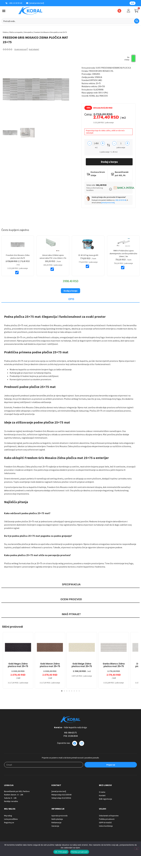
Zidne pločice (28, 32)
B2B (132, 3)
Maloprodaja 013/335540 (61, 794)
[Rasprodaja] (119, 11)
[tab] (70, 299)
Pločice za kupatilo (16, 32)
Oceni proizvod (20, 49)
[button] (110, 189)
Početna (5, 32)
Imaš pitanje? (34, 49)
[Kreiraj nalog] (128, 11)
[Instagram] (81, 743)
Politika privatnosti (79, 852)
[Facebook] (74, 743)
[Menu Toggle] (4, 11)
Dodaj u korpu (109, 161)
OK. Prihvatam (61, 852)
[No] (136, 848)
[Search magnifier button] (136, 21)
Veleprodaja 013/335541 (61, 798)
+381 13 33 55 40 (120, 200)
